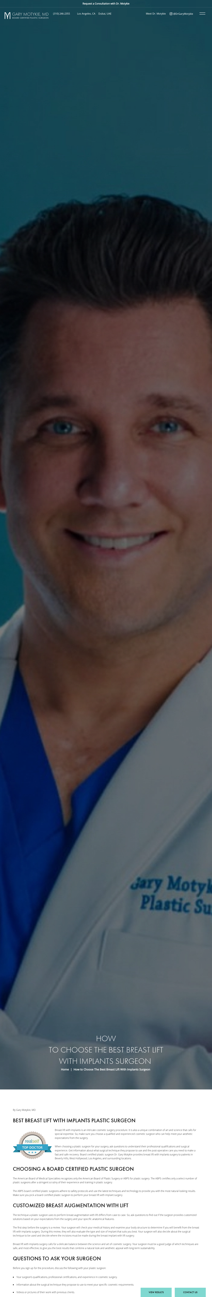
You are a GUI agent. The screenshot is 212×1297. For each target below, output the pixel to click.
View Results (156, 1292)
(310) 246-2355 (61, 13)
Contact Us (190, 1292)
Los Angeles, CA (86, 13)
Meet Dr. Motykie (156, 13)
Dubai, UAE (104, 13)
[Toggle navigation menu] (201, 14)
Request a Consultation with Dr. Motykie (106, 3)
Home (65, 1069)
